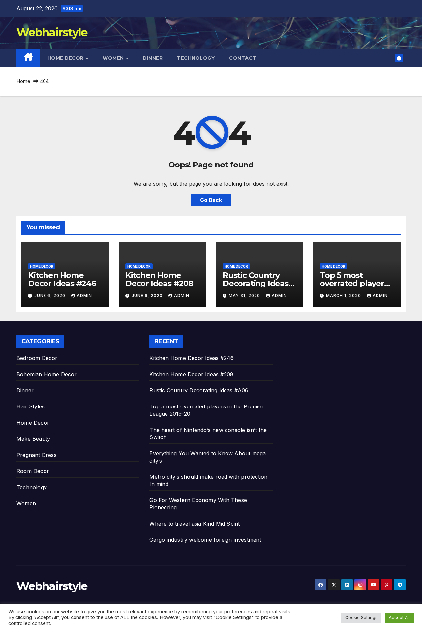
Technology (196, 58)
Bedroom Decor (37, 358)
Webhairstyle (51, 32)
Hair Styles (30, 406)
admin (84, 295)
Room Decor (32, 471)
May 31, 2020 (245, 295)
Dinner (153, 58)
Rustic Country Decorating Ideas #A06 (255, 283)
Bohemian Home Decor (46, 374)
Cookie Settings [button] (361, 617)
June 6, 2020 (50, 295)
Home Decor (66, 58)
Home (23, 81)
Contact (242, 58)
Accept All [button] (399, 617)
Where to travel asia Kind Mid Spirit (194, 523)
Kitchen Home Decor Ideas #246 (62, 279)
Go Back (211, 200)
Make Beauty (33, 439)
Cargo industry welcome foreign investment (205, 539)
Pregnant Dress (36, 455)
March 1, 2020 (344, 295)
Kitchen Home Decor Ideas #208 (159, 279)
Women (114, 58)
